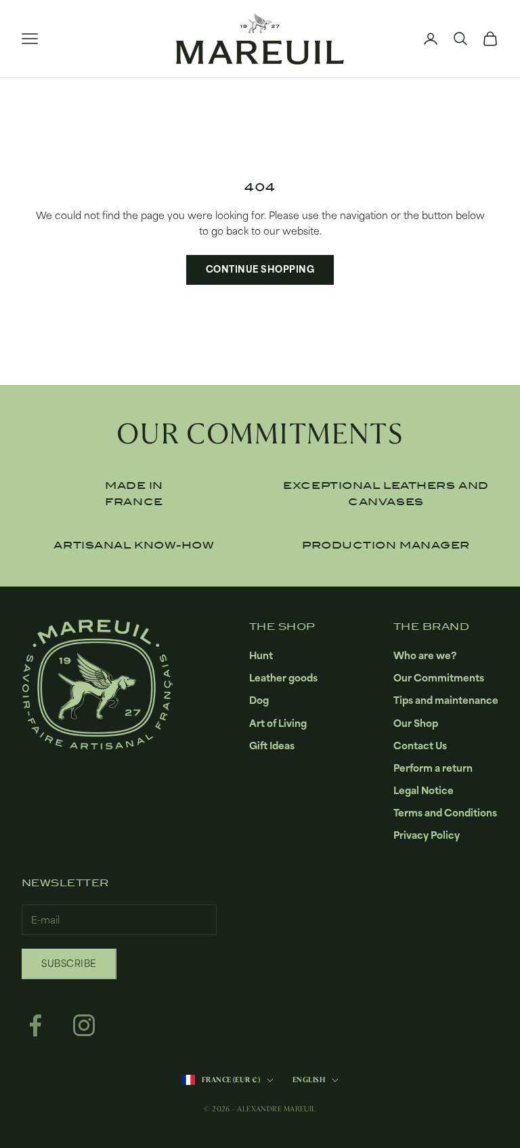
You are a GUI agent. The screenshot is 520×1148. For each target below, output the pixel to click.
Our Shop (415, 723)
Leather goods (283, 678)
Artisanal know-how (133, 545)
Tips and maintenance (445, 700)
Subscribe (69, 963)
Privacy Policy (426, 835)
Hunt (261, 655)
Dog (259, 700)
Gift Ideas (272, 745)
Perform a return (433, 768)
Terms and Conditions (445, 812)
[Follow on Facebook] (35, 1025)
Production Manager (386, 545)
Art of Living (278, 723)
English (308, 1079)
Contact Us (420, 745)
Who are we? (424, 655)
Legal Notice (423, 790)
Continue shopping (260, 269)
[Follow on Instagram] (84, 1025)
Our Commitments (438, 678)
